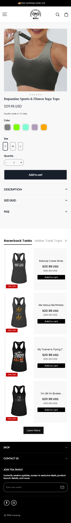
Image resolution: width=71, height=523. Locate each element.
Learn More (33, 430)
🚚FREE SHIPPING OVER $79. (31, 3)
